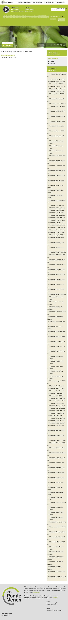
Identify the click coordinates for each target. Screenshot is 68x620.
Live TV (30, 2)
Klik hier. (55, 597)
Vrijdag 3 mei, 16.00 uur (55, 415)
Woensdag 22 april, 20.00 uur (57, 86)
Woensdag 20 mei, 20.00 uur (57, 79)
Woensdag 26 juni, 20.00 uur (57, 398)
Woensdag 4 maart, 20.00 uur (57, 103)
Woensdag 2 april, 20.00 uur (57, 235)
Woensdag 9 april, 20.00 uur (57, 232)
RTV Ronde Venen (60, 2)
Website (52, 61)
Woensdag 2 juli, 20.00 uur (56, 205)
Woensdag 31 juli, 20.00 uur (56, 386)
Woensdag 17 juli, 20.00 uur (56, 391)
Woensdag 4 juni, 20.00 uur (56, 212)
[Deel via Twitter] (58, 45)
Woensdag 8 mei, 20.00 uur (56, 413)
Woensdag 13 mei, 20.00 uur (57, 81)
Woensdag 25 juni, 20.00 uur (57, 207)
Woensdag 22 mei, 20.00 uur (57, 408)
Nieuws (20, 2)
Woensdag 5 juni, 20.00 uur (56, 403)
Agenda (25, 2)
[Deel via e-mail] (64, 45)
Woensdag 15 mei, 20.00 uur (57, 410)
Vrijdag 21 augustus (61, 8)
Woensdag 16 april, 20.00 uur (57, 230)
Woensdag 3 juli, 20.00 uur (56, 396)
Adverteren (51, 2)
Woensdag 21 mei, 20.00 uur (57, 217)
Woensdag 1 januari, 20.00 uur (57, 294)
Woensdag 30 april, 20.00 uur (57, 225)
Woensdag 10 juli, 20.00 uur (56, 393)
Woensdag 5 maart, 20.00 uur (57, 252)
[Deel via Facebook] (55, 45)
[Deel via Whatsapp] (52, 45)
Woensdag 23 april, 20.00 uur (57, 227)
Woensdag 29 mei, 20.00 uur (57, 405)
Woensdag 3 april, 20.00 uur (57, 423)
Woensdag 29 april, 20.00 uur (57, 84)
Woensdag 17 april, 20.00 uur (57, 418)
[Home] (7, 2)
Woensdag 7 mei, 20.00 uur (56, 222)
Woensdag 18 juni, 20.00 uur (57, 210)
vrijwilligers (36, 592)
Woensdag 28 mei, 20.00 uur (57, 215)
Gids (34, 2)
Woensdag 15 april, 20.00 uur (57, 89)
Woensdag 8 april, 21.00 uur (57, 91)
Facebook (52, 63)
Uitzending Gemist (41, 2)
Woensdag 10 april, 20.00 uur (57, 420)
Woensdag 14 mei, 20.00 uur (57, 220)
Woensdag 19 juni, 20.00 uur (57, 400)
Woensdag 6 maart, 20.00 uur (57, 440)
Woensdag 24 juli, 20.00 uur (57, 388)
